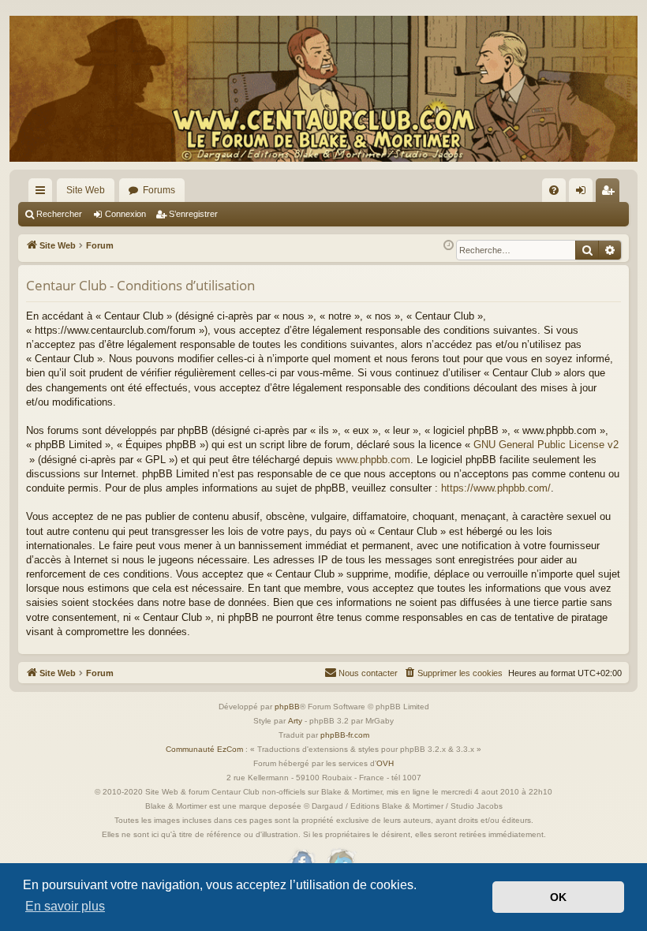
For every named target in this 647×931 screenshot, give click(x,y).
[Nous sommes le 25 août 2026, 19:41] (448, 246)
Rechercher (59, 214)
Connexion (125, 214)
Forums (159, 190)
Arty (295, 720)
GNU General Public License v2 (546, 445)
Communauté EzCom (204, 749)
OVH (385, 763)
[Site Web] (323, 89)
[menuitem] (554, 190)
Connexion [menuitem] (584, 193)
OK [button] (558, 897)
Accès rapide (43, 193)
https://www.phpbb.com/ (496, 488)
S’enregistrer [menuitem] (610, 193)
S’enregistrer (193, 214)
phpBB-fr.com (344, 735)
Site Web (85, 190)
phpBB (287, 706)
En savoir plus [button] (65, 906)
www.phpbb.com (373, 460)
